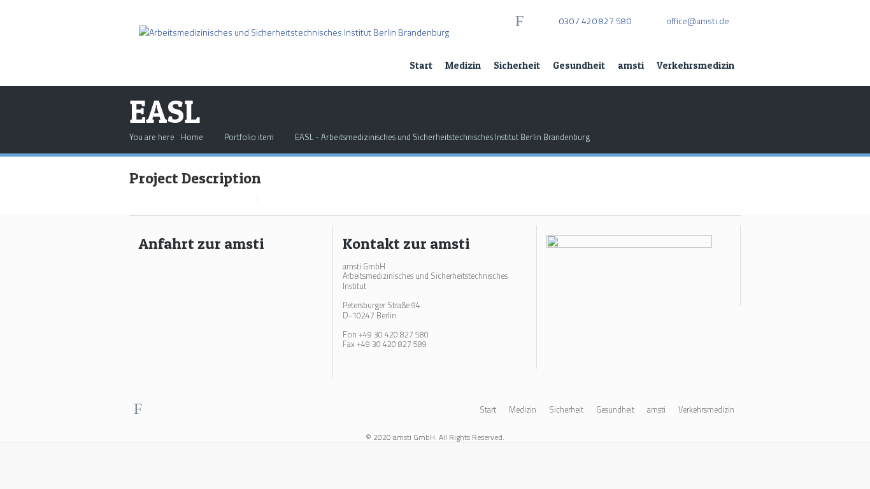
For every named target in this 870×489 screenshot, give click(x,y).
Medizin (463, 65)
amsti (631, 65)
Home (192, 137)
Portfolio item (249, 137)
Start (421, 65)
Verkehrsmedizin (695, 65)
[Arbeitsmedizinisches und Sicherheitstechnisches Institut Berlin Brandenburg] (294, 19)
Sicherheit (517, 65)
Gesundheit (579, 65)
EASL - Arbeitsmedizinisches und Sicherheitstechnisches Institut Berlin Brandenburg (442, 137)
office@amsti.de (697, 20)
